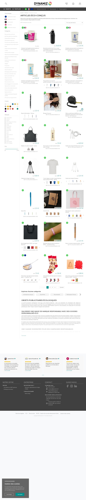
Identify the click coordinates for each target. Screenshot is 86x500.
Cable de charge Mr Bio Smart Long (74, 145)
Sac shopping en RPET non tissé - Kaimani (29, 244)
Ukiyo (7, 136)
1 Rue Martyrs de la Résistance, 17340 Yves (53, 391)
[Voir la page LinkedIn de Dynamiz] (75, 386)
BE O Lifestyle (9, 143)
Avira (7, 133)
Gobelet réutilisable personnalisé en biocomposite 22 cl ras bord (30, 49)
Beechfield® (9, 141)
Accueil (21, 12)
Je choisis (9, 494)
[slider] (5, 149)
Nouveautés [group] (57, 294)
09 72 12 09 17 (51, 387)
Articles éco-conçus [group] (28, 294)
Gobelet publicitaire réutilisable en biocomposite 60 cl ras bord (74, 81)
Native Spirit (9, 117)
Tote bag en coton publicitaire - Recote (73, 211)
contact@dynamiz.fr (53, 389)
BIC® (7, 137)
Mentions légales (20, 413)
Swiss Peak (8, 130)
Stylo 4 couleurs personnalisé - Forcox (74, 243)
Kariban (8, 119)
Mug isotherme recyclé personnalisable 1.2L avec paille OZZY (52, 81)
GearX (7, 140)
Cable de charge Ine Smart (27, 178)
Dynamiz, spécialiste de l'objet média (32, 388)
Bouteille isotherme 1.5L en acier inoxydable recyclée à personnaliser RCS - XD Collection (52, 50)
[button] (80, 295)
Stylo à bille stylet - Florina (27, 113)
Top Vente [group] (42, 294)
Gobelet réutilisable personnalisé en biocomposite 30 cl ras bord (30, 81)
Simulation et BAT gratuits (10, 387)
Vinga (7, 124)
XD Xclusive (8, 126)
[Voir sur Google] (5, 358)
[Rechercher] (6, 3)
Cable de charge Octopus (71, 178)
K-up (7, 131)
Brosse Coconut (47, 113)
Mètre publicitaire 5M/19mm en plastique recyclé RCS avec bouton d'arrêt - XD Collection (74, 115)
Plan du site (32, 413)
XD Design (8, 128)
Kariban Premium (10, 138)
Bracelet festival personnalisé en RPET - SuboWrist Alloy (51, 244)
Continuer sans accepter (10, 481)
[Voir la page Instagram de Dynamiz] (71, 386)
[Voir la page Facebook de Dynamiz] (67, 386)
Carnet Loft (46, 210)
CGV (26, 413)
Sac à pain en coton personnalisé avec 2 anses (51, 146)
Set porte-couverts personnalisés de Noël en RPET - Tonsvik (74, 276)
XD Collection (9, 123)
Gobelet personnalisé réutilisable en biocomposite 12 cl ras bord (74, 49)
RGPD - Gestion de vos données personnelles (47, 413)
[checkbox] (11, 17)
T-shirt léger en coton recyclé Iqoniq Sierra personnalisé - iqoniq (52, 179)
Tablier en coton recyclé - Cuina (29, 145)
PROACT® (8, 127)
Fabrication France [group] (71, 294)
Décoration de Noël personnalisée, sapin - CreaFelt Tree (29, 276)
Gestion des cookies (65, 413)
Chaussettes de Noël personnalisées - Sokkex (52, 276)
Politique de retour (8, 389)
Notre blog (27, 393)
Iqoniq (7, 120)
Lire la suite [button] (7, 370)
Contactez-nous (49, 385)
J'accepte (20, 494)
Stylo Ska (23, 210)
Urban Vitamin (9, 134)
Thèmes (26, 12)
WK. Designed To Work (11, 121)
